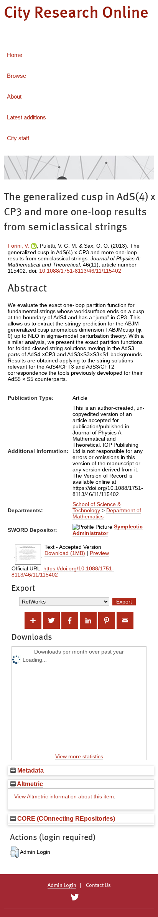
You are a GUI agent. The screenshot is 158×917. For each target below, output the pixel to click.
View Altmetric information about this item (64, 796)
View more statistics (79, 756)
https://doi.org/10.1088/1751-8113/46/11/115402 (63, 571)
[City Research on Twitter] (75, 897)
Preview (99, 553)
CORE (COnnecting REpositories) (65, 818)
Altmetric (29, 783)
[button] (14, 852)
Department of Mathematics (106, 513)
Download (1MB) (64, 553)
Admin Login (62, 885)
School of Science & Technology (96, 507)
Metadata (30, 770)
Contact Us (98, 885)
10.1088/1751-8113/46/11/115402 (80, 271)
